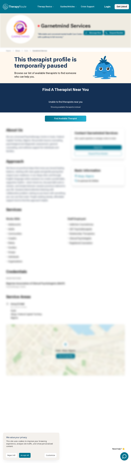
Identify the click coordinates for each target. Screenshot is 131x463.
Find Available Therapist (65, 118)
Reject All (11, 455)
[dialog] (31, 446)
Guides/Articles (67, 6)
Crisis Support (87, 6)
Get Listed (122, 6)
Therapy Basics (44, 6)
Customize (50, 455)
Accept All (25, 455)
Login (107, 6)
